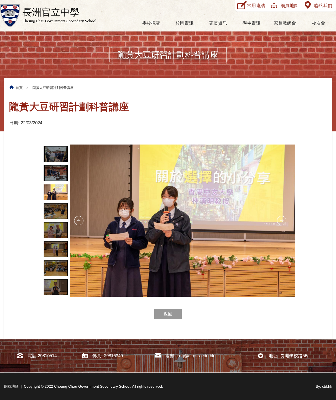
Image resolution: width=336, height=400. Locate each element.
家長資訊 (218, 23)
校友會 (318, 23)
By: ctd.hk (324, 386)
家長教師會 (285, 23)
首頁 (19, 88)
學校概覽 (151, 23)
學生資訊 (251, 23)
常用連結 (256, 5)
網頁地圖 (289, 5)
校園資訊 (184, 23)
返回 (168, 314)
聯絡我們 (323, 5)
